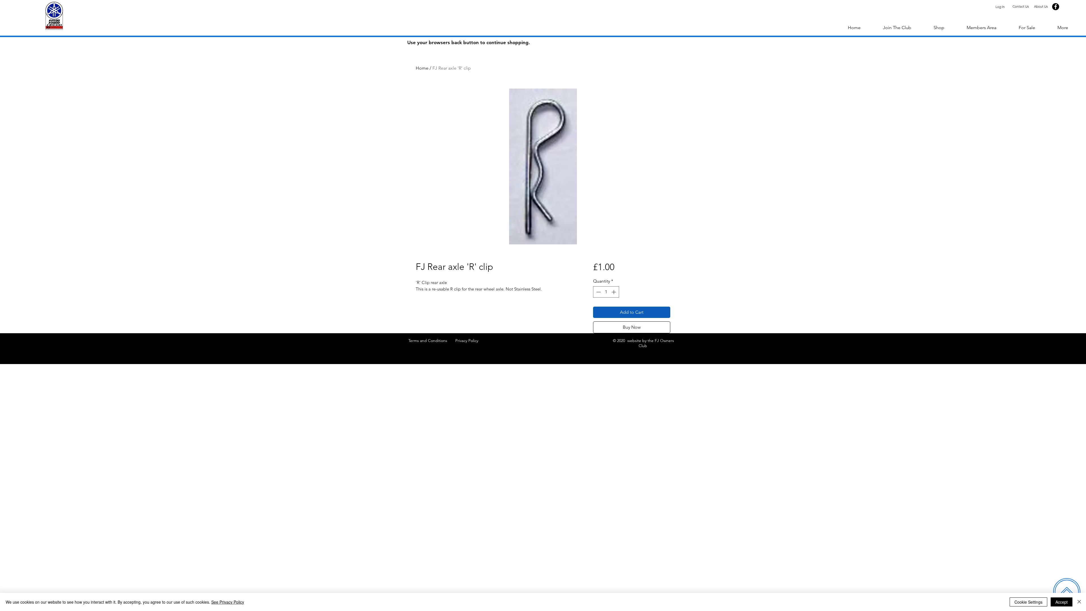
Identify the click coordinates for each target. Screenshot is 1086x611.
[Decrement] (598, 292)
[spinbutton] (606, 292)
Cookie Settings (1028, 602)
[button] (1062, 28)
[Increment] (614, 292)
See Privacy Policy (227, 602)
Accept (1061, 602)
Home (422, 68)
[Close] (1079, 601)
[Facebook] (1055, 6)
